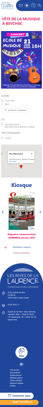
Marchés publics (16, 378)
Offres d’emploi (16, 380)
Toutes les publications (21, 252)
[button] (39, 5)
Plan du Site (14, 370)
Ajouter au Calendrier (16, 110)
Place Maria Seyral (12, 124)
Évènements (12, 161)
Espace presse (16, 375)
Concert (8, 138)
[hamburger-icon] (33, 5)
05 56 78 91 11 (13, 305)
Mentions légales (16, 383)
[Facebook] (27, 5)
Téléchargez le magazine (21, 247)
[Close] (31, 153)
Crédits (13, 386)
